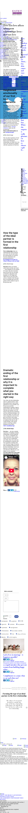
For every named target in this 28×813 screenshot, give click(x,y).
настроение (14, 627)
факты (4, 637)
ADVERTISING (17, 795)
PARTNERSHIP (15, 798)
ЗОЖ (21, 621)
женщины (5, 621)
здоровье (14, 621)
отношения (5, 631)
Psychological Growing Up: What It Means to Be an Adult (11, 260)
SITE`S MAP (10, 796)
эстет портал (13, 637)
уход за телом (22, 634)
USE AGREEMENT (5, 798)
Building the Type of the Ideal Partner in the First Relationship (11, 81)
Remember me (4, 806)
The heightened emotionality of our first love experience (10, 77)
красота (4, 624)
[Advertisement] (14, 160)
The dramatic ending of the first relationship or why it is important (10, 85)
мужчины (4, 627)
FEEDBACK (3, 796)
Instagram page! (9, 132)
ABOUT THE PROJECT (6, 795)
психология (5, 634)
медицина (21, 624)
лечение (12, 624)
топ (13, 634)
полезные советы (17, 631)
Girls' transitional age (9, 425)
